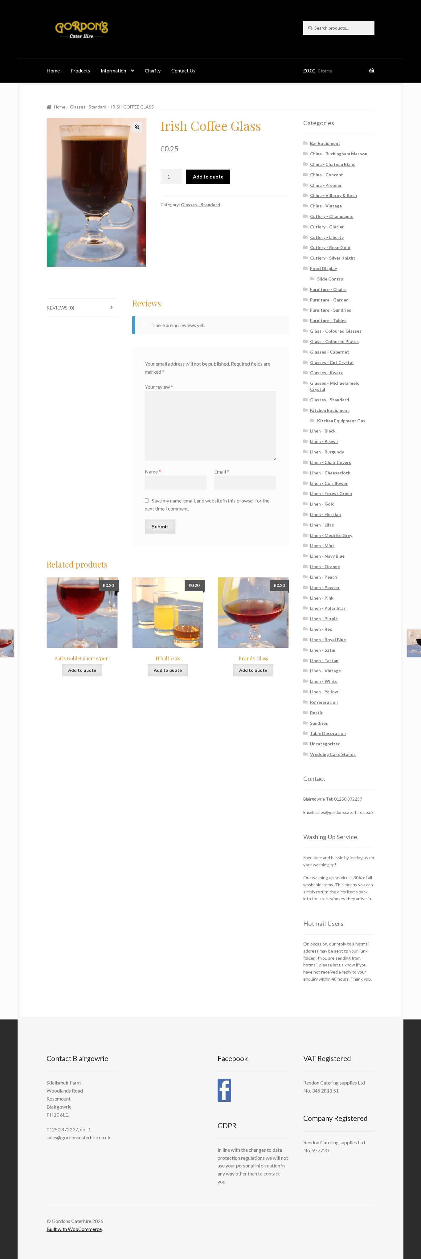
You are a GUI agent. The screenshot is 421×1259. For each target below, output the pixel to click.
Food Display (323, 268)
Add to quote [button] (82, 670)
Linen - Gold (322, 503)
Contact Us (183, 70)
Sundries (319, 723)
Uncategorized (325, 743)
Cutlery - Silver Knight (332, 257)
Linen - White (323, 681)
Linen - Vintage (325, 670)
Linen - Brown (324, 441)
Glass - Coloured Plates (334, 341)
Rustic (316, 712)
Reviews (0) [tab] (60, 307)
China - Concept (326, 174)
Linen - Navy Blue (327, 556)
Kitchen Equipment (329, 410)
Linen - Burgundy (327, 451)
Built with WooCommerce (74, 1229)
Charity (153, 70)
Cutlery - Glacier (327, 226)
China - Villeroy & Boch (333, 195)
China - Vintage (326, 205)
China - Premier (326, 185)
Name (153, 471)
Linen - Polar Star (327, 608)
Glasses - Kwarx (326, 372)
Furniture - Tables (328, 320)
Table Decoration (328, 733)
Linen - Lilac (322, 524)
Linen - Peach (323, 577)
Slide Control (331, 278)
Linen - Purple (324, 618)
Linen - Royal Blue (328, 639)
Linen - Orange (325, 566)
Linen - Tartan (324, 660)
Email (221, 471)
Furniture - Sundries (330, 310)
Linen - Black (323, 430)
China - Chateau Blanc (332, 164)
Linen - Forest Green (331, 493)
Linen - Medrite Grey (331, 535)
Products (80, 70)
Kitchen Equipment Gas (341, 420)
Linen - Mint (322, 545)
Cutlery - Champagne (331, 216)
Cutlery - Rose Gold (330, 247)
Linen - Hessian (325, 514)
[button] (137, 127)
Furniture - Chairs (328, 289)
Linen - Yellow (324, 691)
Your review (159, 387)
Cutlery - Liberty (327, 237)
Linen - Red (321, 629)
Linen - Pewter (325, 587)
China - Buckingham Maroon (338, 153)
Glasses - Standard (88, 106)
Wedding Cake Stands (333, 754)
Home (53, 70)
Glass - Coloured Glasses (336, 331)
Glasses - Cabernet (329, 352)
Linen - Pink (321, 598)
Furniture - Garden (329, 299)
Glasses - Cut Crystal (332, 362)
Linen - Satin (322, 650)
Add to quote (208, 176)
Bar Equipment (325, 143)
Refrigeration (324, 702)
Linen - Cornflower (329, 483)
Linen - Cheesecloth (330, 472)
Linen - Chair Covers (330, 462)
